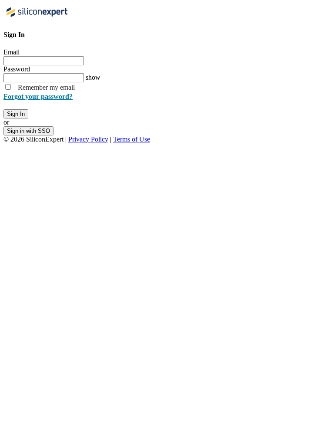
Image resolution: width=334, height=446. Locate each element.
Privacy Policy (88, 139)
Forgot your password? (38, 96)
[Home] (37, 17)
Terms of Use (131, 139)
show (93, 77)
